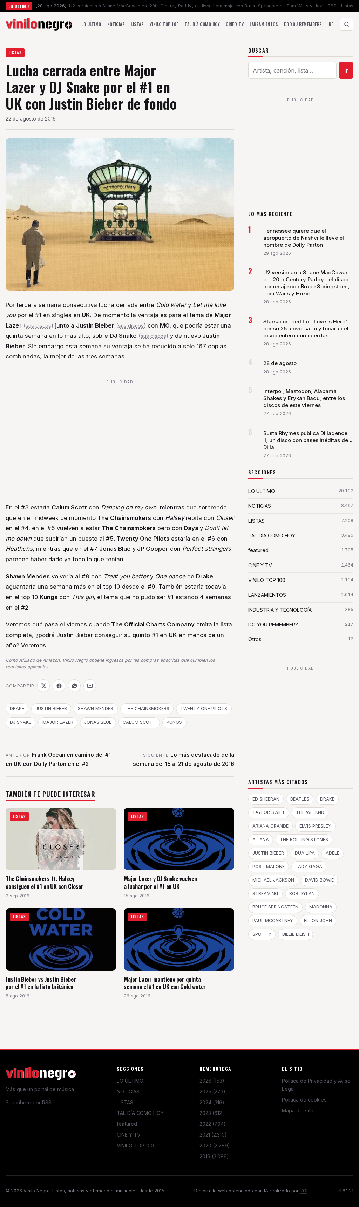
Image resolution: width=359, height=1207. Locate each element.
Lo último (91, 24)
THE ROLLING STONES (304, 839)
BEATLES (299, 799)
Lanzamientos (264, 24)
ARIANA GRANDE (270, 826)
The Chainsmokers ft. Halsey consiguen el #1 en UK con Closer (44, 882)
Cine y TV (235, 24)
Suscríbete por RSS (29, 1102)
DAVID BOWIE (319, 880)
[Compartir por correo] (89, 685)
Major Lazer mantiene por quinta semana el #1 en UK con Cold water (165, 983)
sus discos (38, 326)
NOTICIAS (128, 1092)
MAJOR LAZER (57, 722)
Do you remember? (303, 24)
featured (127, 1124)
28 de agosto (280, 363)
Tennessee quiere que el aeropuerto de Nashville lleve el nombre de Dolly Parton (303, 238)
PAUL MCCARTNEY (272, 920)
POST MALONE (268, 866)
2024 (211, 1102)
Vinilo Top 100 (164, 24)
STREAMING (265, 893)
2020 (214, 1145)
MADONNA (320, 907)
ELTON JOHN (318, 920)
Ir (346, 70)
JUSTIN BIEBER (51, 708)
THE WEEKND (310, 812)
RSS (332, 5)
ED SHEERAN (265, 799)
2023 (211, 1113)
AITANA (260, 839)
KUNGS (174, 722)
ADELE (332, 853)
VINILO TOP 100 (135, 1145)
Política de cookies (304, 1100)
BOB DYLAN (302, 893)
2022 (212, 1124)
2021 (213, 1135)
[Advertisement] (120, 436)
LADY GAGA (309, 866)
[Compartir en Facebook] (59, 685)
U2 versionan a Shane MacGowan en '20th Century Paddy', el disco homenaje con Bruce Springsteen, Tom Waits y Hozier (306, 283)
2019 (214, 1156)
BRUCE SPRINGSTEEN (275, 907)
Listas (347, 5)
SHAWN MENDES (95, 708)
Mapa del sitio (298, 1110)
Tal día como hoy (202, 24)
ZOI (303, 1190)
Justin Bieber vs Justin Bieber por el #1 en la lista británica (41, 983)
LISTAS (15, 52)
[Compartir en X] (43, 685)
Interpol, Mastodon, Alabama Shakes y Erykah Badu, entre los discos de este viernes (304, 398)
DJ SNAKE (20, 722)
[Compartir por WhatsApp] (74, 685)
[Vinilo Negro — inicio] (39, 24)
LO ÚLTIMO (130, 1081)
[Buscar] (346, 24)
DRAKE (17, 708)
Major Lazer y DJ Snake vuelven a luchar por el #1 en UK (160, 882)
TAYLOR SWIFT (268, 812)
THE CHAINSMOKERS (146, 708)
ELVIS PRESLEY (315, 826)
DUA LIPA (305, 853)
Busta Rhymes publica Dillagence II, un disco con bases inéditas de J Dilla (308, 440)
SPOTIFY (261, 934)
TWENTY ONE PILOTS (203, 708)
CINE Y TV (129, 1135)
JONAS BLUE (97, 722)
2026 (211, 1081)
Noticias (116, 24)
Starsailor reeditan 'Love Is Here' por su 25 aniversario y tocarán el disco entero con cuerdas (305, 328)
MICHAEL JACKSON (273, 880)
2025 (212, 1092)
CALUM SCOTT (139, 722)
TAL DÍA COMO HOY (140, 1113)
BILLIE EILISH (295, 934)
